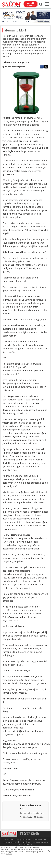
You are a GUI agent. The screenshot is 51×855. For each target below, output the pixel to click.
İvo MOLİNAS (30, 807)
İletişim (40, 817)
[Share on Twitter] (46, 66)
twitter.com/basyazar (36, 813)
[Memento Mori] (25, 92)
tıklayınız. (9, 854)
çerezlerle (28, 852)
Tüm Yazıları (27, 817)
